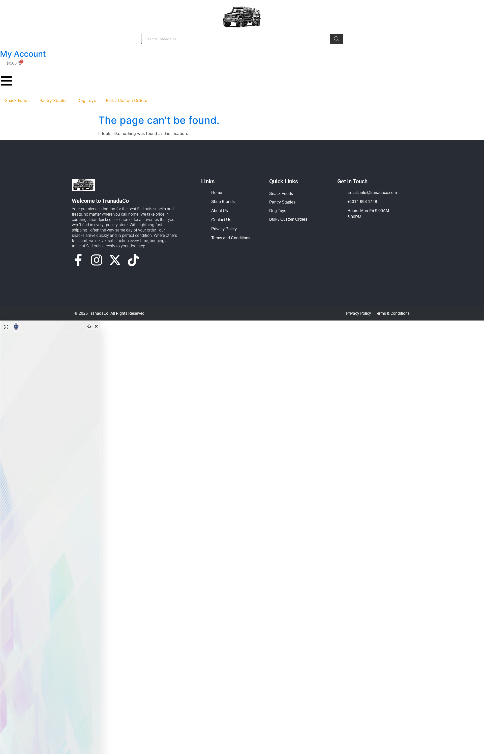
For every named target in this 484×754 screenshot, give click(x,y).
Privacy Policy (358, 313)
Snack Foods (17, 100)
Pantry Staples (53, 100)
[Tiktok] (133, 260)
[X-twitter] (115, 260)
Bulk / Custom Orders (126, 100)
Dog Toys (86, 100)
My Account (23, 54)
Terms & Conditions (392, 313)
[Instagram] (96, 260)
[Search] (336, 39)
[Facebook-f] (78, 260)
